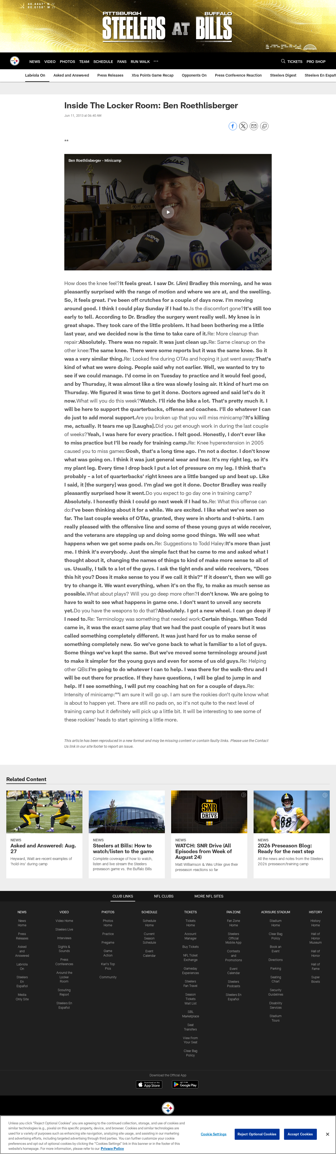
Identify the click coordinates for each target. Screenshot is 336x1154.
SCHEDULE (149, 912)
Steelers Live (64, 929)
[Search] (283, 61)
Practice (108, 934)
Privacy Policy (112, 1148)
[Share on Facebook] (233, 129)
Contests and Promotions (233, 955)
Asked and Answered (22, 951)
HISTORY (315, 912)
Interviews (64, 938)
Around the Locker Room (64, 977)
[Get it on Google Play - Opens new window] (185, 1087)
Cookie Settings (214, 1134)
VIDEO (64, 912)
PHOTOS (108, 912)
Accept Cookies (300, 1134)
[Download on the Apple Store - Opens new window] (149, 1085)
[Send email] (254, 129)
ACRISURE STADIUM (275, 912)
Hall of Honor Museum (315, 938)
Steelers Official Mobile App (233, 938)
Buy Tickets (190, 946)
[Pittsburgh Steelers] (168, 1109)
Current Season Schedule (149, 938)
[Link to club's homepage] (14, 61)
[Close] (327, 1134)
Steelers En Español (22, 981)
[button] (168, 212)
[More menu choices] (156, 61)
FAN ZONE (234, 912)
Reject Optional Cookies (257, 1134)
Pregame (108, 942)
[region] (168, 1134)
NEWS (22, 912)
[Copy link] (264, 126)
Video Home (64, 920)
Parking (275, 968)
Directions (276, 959)
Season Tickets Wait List (191, 998)
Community (108, 977)
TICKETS (190, 912)
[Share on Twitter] (243, 129)
